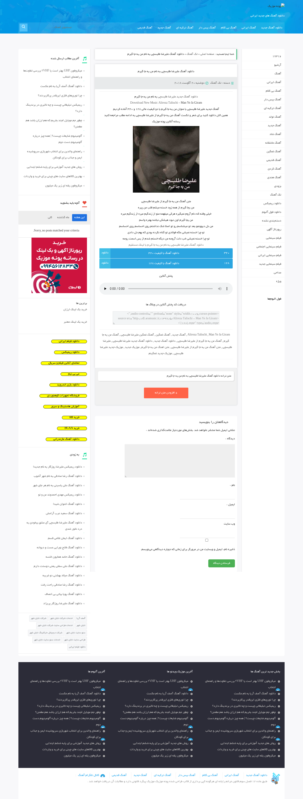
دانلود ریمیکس (272, 203)
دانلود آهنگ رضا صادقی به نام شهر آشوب (58, 476)
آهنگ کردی (274, 169)
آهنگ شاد (275, 134)
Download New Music (144, 103)
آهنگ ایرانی (249, 28)
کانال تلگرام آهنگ (88, 775)
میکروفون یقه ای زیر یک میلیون (63, 185)
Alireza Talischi (197, 335)
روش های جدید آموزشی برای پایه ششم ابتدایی (54, 167)
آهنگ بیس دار (207, 28)
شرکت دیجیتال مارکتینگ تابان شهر (46, 633)
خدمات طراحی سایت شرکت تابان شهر (55, 625)
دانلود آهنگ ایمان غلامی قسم (65, 538)
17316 (276, 56)
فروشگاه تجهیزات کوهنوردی (63, 395)
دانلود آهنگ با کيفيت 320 (163, 253)
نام (232, 485)
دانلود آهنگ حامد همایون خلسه (64, 557)
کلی (50, 217)
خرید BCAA (72, 428)
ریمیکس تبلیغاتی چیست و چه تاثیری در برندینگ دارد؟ (54, 108)
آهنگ (278, 73)
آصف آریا (81, 618)
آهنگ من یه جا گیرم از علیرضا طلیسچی (199, 341)
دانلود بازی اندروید (68, 385)
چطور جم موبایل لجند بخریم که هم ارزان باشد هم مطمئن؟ (54, 123)
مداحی (277, 272)
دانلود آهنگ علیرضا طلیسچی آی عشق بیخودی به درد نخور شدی (54, 526)
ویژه (278, 281)
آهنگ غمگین (163, 335)
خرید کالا (74, 417)
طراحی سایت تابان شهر (74, 640)
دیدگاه (230, 438)
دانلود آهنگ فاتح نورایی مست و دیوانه (59, 547)
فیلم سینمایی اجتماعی (268, 247)
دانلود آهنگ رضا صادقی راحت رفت (61, 585)
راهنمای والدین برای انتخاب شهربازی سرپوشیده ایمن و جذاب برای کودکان (54, 155)
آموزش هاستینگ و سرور (65, 406)
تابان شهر (81, 625)
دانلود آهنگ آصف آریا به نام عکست (61, 86)
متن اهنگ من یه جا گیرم (155, 347)
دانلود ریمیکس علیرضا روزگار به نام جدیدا (57, 467)
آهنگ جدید (164, 28)
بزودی (277, 186)
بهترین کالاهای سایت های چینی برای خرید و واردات (53, 176)
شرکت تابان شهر (38, 618)
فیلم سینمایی (273, 238)
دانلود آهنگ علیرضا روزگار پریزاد (62, 603)
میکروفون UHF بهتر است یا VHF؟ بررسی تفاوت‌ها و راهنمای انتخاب (52, 74)
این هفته (79, 217)
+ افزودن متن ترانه (166, 393)
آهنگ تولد (275, 117)
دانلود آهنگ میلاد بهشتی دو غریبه (62, 575)
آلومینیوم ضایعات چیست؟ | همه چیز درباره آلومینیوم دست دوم (57, 139)
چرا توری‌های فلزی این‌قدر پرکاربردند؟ (60, 95)
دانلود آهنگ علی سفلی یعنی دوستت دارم (58, 566)
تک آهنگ (192, 54)
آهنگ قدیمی (145, 28)
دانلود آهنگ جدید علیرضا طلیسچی (132, 341)
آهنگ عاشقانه (273, 143)
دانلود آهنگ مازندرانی (66, 439)
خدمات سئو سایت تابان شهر (47, 640)
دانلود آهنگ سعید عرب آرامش (64, 513)
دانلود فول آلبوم (271, 212)
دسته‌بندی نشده (271, 221)
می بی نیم (73, 374)
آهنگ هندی (274, 177)
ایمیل (230, 504)
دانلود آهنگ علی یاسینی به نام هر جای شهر (57, 485)
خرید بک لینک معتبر (75, 322)
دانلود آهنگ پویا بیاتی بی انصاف (63, 594)
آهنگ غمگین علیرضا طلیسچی (137, 335)
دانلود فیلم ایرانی (69, 341)
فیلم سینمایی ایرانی (269, 255)
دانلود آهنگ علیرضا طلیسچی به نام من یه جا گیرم (166, 71)
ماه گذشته (63, 217)
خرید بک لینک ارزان (75, 309)
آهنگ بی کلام (228, 28)
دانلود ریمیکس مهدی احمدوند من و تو (60, 495)
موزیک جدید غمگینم (160, 353)
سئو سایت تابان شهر (75, 633)
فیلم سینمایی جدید (270, 264)
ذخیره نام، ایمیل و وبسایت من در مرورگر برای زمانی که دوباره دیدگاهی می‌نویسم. (188, 549)
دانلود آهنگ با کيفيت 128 (163, 263)
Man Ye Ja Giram (219, 335)
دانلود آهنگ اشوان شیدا (67, 504)
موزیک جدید (132, 347)
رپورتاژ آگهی (274, 229)
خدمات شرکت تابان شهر (61, 618)
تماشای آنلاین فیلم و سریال (63, 363)
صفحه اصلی (207, 54)
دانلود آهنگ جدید (271, 28)
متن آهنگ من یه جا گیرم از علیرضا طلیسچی (196, 347)
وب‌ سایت (229, 524)
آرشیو (277, 65)
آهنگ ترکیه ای (184, 28)
